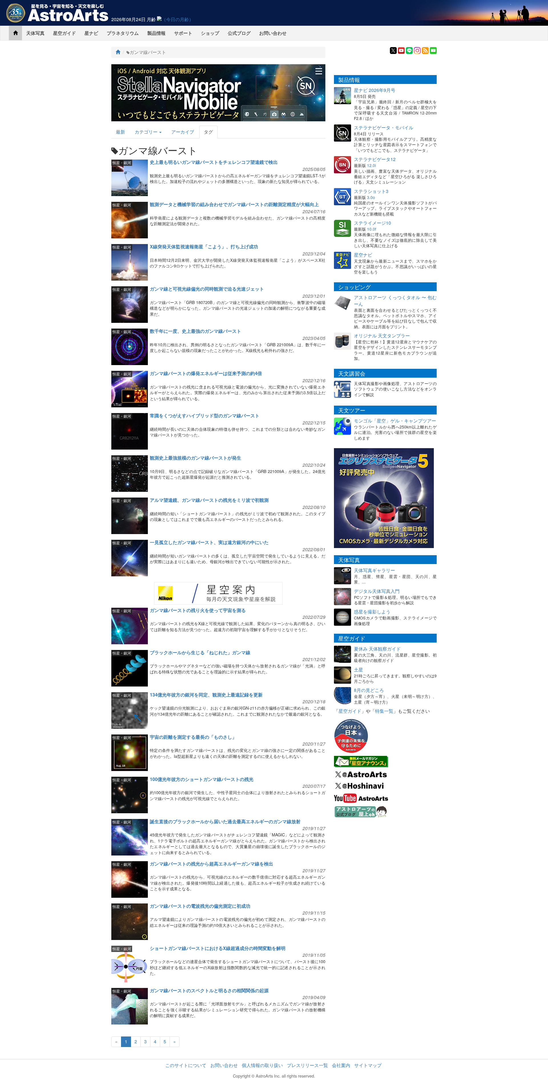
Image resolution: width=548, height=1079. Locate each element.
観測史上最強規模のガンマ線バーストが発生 (195, 457)
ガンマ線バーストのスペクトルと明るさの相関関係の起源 (209, 990)
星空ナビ (363, 254)
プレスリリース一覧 (307, 1065)
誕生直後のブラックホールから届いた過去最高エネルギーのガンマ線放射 (225, 821)
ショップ (210, 33)
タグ (208, 131)
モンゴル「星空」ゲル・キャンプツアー (395, 420)
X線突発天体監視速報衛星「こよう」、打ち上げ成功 (204, 246)
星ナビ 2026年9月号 (374, 90)
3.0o (371, 197)
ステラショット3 (371, 191)
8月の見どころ (369, 690)
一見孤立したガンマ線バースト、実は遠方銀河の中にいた (209, 542)
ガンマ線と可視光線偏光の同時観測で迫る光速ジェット (207, 288)
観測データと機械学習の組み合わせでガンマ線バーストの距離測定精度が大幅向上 (234, 204)
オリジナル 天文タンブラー (382, 335)
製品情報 (156, 33)
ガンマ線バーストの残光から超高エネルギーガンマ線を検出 (211, 863)
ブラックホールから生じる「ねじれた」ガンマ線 (200, 652)
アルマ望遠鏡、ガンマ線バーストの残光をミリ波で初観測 (209, 500)
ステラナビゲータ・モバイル (383, 127)
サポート (183, 33)
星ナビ (91, 33)
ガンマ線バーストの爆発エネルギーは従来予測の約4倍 (206, 373)
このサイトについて (185, 1065)
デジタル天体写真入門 (377, 591)
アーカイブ (182, 131)
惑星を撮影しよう (372, 611)
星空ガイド (64, 33)
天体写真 (35, 33)
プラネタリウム (123, 33)
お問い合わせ (273, 33)
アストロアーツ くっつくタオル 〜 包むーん (395, 300)
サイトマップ (368, 1065)
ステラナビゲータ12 (375, 159)
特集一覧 (384, 711)
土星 (358, 669)
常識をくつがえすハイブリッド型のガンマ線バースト (204, 415)
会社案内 (341, 1065)
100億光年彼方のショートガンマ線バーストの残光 (201, 779)
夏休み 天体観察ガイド (377, 648)
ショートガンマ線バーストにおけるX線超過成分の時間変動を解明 (217, 948)
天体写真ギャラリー (374, 570)
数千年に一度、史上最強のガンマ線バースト (195, 331)
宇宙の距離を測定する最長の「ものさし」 (193, 737)
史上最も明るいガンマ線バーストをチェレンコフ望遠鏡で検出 (214, 162)
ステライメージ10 (372, 223)
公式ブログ (239, 33)
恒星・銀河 (121, 162)
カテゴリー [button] (147, 131)
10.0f (371, 229)
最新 (120, 131)
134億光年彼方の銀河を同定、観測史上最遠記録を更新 (206, 694)
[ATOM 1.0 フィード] (425, 50)
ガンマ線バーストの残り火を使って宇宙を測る (198, 610)
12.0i (371, 165)
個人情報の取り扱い (262, 1065)
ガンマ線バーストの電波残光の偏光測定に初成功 (200, 906)
